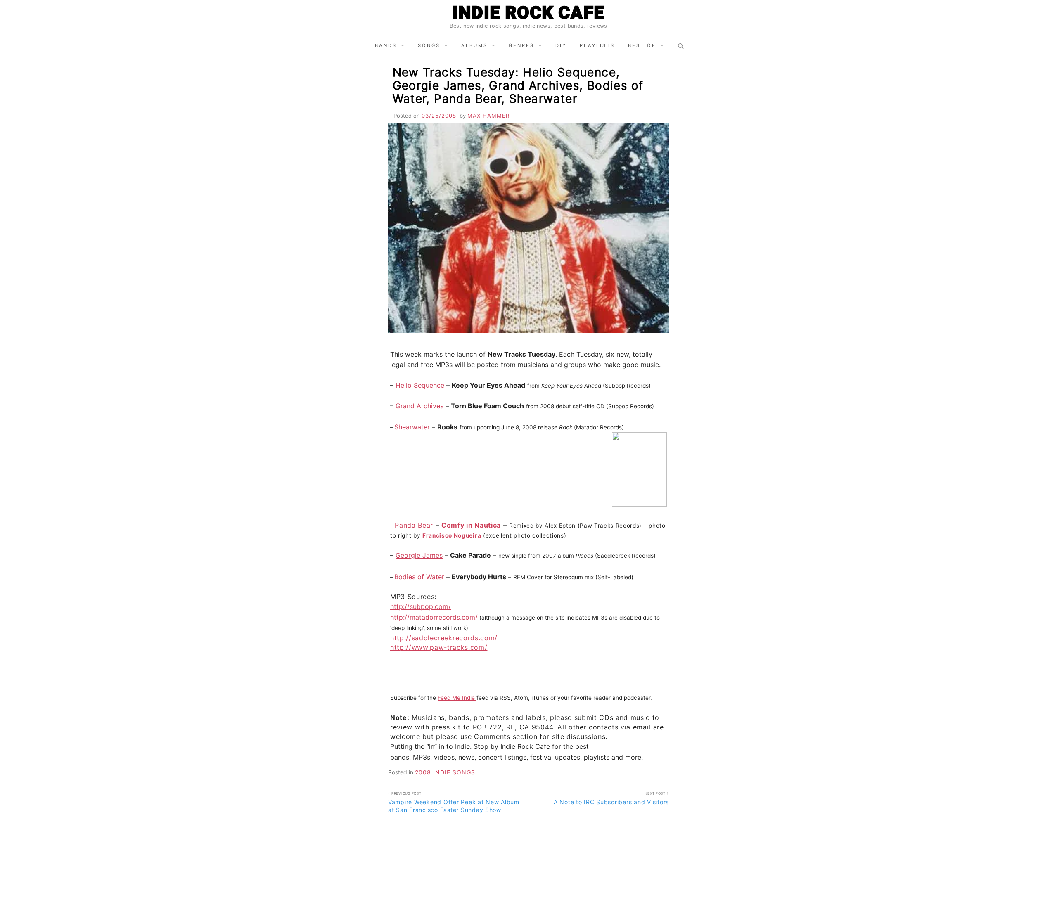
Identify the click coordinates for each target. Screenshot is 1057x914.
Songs (429, 45)
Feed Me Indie (457, 697)
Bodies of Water (419, 577)
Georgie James (419, 555)
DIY (560, 45)
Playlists (597, 45)
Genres (521, 45)
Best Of (642, 45)
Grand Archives (419, 406)
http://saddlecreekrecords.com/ (444, 638)
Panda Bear (414, 525)
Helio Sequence (421, 385)
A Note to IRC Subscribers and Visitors (611, 798)
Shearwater (412, 427)
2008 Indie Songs (445, 772)
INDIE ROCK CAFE (528, 12)
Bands (386, 45)
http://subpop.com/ (420, 606)
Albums (474, 45)
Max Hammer (488, 115)
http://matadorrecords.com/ (434, 617)
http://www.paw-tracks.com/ (438, 647)
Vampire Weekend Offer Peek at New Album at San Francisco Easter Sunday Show (453, 802)
